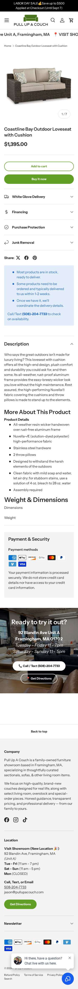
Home (7, 46)
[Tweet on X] (18, 258)
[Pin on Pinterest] (35, 258)
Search (8, 978)
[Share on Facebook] (26, 258)
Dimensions (13, 507)
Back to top (39, 731)
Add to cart (39, 166)
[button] (71, 20)
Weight (10, 518)
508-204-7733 (15, 887)
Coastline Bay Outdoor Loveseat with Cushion (41, 46)
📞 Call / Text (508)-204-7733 (39, 666)
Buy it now (39, 179)
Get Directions (20, 904)
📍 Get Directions (39, 678)
